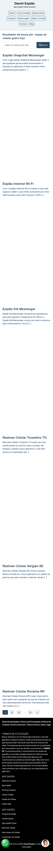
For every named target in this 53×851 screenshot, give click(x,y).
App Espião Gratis (9, 823)
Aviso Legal (46, 725)
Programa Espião (9, 814)
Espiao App (6, 804)
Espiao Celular (8, 795)
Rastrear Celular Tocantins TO (25, 437)
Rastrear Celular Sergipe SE (23, 566)
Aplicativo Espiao (9, 781)
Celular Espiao (8, 819)
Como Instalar (24, 13)
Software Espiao (9, 790)
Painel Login (23, 18)
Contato (23, 24)
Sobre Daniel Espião (10, 722)
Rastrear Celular (8, 828)
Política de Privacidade (30, 722)
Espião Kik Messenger (19, 309)
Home (12, 13)
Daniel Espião (24, 3)
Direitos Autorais (18, 725)
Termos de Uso (33, 725)
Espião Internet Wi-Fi (18, 183)
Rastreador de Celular (11, 832)
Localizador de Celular (11, 837)
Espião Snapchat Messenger (23, 55)
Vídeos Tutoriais (38, 18)
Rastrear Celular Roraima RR (24, 691)
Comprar (11, 18)
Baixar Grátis (38, 13)
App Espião (6, 785)
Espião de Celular (9, 799)
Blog (32, 24)
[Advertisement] (26, 100)
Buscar (45, 45)
